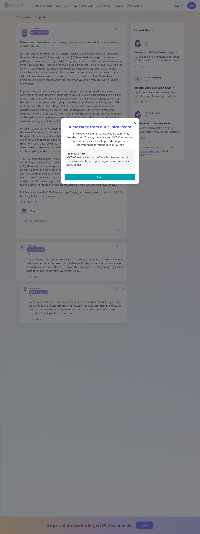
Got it (100, 177)
